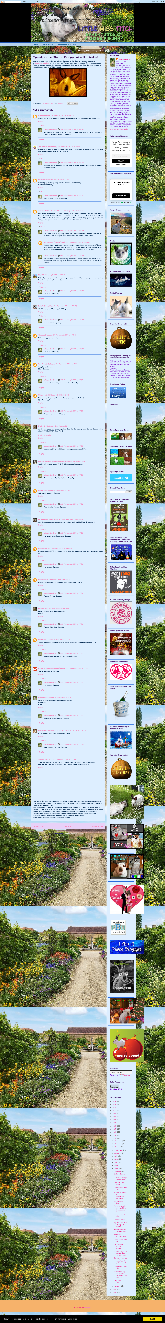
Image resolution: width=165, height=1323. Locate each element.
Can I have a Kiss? (118, 1202)
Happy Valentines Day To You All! (120, 1230)
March (116, 1168)
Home (36, 44)
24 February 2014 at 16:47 (62, 115)
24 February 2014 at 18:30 (72, 231)
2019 (115, 1123)
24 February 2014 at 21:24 (75, 461)
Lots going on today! (119, 1183)
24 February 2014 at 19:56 (64, 335)
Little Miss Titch (50, 129)
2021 (115, 1117)
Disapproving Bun (42, 63)
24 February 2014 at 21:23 (55, 426)
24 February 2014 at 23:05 (60, 548)
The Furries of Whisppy (47, 146)
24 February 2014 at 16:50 (69, 146)
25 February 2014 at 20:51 (59, 697)
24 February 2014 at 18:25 (72, 162)
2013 (115, 1290)
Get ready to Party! (118, 1281)
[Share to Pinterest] (77, 103)
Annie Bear (42, 548)
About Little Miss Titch (67, 44)
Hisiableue (42, 697)
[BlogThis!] (70, 103)
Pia (39, 275)
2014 (115, 1138)
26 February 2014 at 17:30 (72, 256)
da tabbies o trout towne (48, 519)
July (116, 1156)
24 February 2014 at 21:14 (67, 364)
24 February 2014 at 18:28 (72, 195)
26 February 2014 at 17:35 (72, 744)
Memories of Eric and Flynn (49, 730)
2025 (115, 1105)
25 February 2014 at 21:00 (74, 730)
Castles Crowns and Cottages (50, 461)
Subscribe (121, 196)
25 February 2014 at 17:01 (76, 668)
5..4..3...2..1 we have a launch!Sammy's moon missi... (120, 1176)
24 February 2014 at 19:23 (65, 306)
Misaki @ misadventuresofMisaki (51, 668)
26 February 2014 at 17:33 (71, 564)
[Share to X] (73, 103)
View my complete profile (119, 129)
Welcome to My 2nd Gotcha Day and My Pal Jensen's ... (120, 1274)
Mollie (40, 426)
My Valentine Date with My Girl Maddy (120, 1224)
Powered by (115, 202)
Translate (126, 1075)
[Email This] (68, 103)
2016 (115, 1132)
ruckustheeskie (44, 115)
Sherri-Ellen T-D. (45, 759)
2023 (115, 1111)
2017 (115, 1129)
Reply (40, 121)
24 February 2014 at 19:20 (53, 275)
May (116, 1162)
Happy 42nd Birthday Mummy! (118, 1246)
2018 (115, 1126)
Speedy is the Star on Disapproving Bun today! (120, 1195)
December (118, 1141)
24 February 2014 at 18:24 (72, 129)
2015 (115, 1135)
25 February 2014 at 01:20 (57, 608)
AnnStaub (42, 579)
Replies (43, 126)
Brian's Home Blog (45, 306)
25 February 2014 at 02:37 (58, 639)
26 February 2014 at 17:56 (64, 759)
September (118, 1150)
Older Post (97, 826)
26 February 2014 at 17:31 (71, 380)
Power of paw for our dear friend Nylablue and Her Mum (120, 1209)
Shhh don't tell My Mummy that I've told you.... (120, 1253)
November (118, 1144)
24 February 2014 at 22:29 (71, 519)
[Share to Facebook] (75, 103)
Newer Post (38, 826)
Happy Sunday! (119, 1220)
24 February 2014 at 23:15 (58, 579)
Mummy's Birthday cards (120, 1235)
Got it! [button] (152, 1319)
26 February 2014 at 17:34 (71, 653)
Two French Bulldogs (46, 364)
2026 (115, 1101)
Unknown (42, 179)
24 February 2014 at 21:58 (57, 490)
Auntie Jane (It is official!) (48, 211)
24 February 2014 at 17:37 (57, 179)
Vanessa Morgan (45, 335)
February (117, 1171)
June (116, 1159)
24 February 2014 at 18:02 (71, 211)
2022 (115, 1114)
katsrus (41, 608)
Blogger (87, 1307)
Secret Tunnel (48, 44)
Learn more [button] (72, 1319)
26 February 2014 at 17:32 (72, 475)
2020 (115, 1120)
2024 (115, 1108)
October (117, 1147)
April (116, 1165)
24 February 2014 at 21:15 (57, 395)
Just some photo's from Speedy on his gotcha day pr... (120, 1260)
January (117, 1286)
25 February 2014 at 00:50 (77, 242)
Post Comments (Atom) (73, 834)
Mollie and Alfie (44, 435)
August (117, 1153)
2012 (115, 1293)
